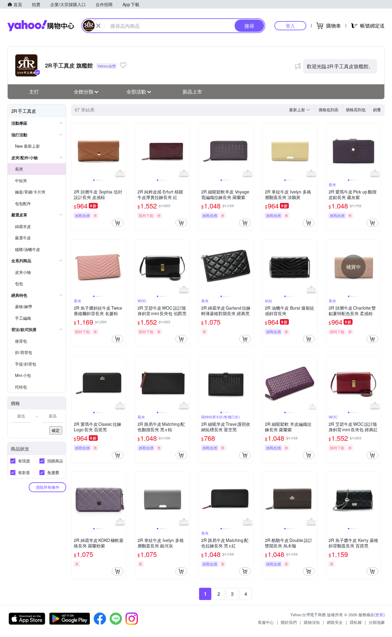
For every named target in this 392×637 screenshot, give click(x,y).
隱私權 (356, 622)
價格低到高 (328, 109)
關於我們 (289, 622)
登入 (290, 25)
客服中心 (266, 622)
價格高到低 (356, 109)
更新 (379, 614)
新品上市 (192, 91)
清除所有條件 (47, 487)
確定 (56, 430)
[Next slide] (122, 150)
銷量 (377, 109)
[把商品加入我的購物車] (117, 223)
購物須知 (312, 622)
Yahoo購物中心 (40, 25)
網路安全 (335, 622)
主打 (34, 91)
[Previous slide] (75, 150)
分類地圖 (377, 622)
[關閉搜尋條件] (98, 25)
